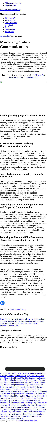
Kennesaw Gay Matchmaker (22, 391)
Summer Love (32, 77)
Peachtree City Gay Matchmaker (14, 405)
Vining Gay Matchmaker (31, 416)
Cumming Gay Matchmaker (26, 380)
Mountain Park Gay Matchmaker (24, 398)
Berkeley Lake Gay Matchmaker (13, 376)
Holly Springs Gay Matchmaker (12, 389)
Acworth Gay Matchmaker (10, 373)
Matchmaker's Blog (18, 309)
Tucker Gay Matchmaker (33, 414)
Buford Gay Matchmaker (25, 378)
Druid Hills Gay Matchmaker (26, 382)
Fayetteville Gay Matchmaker (31, 387)
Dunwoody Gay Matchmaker (26, 385)
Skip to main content (13, 3)
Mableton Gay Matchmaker (26, 394)
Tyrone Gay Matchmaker (10, 416)
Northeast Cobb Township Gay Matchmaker (28, 403)
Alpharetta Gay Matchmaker (34, 373)
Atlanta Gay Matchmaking (10, 10)
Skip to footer (10, 5)
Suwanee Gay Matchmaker (11, 414)
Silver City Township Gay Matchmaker (30, 409)
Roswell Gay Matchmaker (21, 407)
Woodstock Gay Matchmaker (11, 418)
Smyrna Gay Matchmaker (11, 412)
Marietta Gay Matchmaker (25, 396)
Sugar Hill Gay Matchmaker (34, 412)
